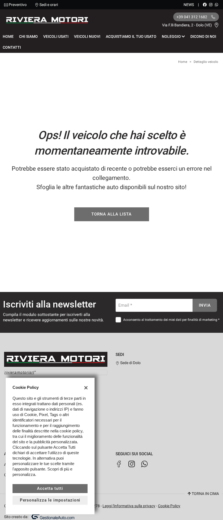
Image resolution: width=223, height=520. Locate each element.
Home (8, 36)
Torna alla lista (111, 214)
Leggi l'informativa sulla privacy (129, 506)
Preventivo (18, 4)
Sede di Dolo (130, 363)
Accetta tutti (50, 488)
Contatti (12, 47)
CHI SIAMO (28, 36)
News (189, 4)
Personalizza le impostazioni (50, 500)
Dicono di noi (203, 36)
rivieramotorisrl (19, 372)
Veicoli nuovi (87, 36)
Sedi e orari (48, 4)
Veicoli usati (56, 36)
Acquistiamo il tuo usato (131, 36)
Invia (205, 305)
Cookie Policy (169, 506)
